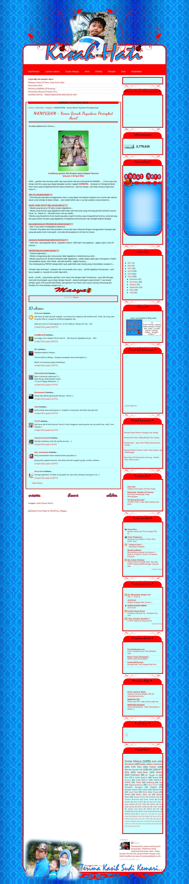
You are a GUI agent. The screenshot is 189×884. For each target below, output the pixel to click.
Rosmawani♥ (40, 392)
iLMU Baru (40, 108)
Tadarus (152, 804)
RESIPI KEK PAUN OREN (137, 659)
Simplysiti (151, 811)
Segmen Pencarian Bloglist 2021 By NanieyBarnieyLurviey (140, 695)
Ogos (132, 290)
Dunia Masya (72, 71)
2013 (130, 274)
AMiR (154, 761)
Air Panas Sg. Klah (144, 814)
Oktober (133, 285)
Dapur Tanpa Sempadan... (138, 657)
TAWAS (149, 809)
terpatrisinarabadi (42, 438)
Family (98, 71)
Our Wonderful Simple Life (139, 595)
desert (155, 816)
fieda (36, 407)
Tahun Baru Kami (35, 86)
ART (157, 809)
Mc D (143, 811)
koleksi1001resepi (135, 662)
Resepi (111, 71)
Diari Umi (131, 487)
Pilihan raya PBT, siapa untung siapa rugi (142, 702)
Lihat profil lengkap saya (129, 859)
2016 (130, 266)
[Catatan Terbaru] (34, 498)
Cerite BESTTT (142, 780)
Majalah (49, 108)
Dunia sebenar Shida (136, 692)
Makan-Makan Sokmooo (151, 764)
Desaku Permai (139, 797)
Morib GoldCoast (143, 807)
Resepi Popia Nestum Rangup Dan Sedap (141, 433)
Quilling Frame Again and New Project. (141, 489)
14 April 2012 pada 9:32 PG (45, 444)
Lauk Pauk (133, 792)
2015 (130, 268)
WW (150, 769)
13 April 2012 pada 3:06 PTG (46, 341)
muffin (151, 819)
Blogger (101, 866)
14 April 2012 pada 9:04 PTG (46, 478)
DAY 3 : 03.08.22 (133, 597)
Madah (159, 772)
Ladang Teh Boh (130, 823)
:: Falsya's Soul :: (135, 545)
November (134, 282)
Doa (123, 71)
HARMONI (83, 184)
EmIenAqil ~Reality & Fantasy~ (140, 492)
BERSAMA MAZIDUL (136, 705)
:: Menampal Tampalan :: (136, 547)
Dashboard (33, 71)
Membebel (129, 764)
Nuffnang (150, 782)
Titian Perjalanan (134, 537)
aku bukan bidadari (135, 560)
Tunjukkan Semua (157, 569)
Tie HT (37, 421)
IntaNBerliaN (39, 335)
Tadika (138, 782)
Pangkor (147, 816)
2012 (130, 277)
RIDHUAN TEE (133, 699)
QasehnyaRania (134, 550)
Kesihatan (136, 71)
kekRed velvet (130, 814)
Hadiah (152, 767)
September (134, 287)
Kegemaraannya (135, 785)
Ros (36, 349)
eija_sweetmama (41, 452)
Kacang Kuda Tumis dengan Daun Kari (141, 664)
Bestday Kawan (131, 790)
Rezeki (127, 794)
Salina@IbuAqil (41, 373)
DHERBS (128, 811)
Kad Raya (150, 802)
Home (31, 108)
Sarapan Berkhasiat (132, 799)
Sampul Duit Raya (135, 809)
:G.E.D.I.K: (131, 600)
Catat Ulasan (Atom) (44, 503)
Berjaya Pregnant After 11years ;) (139, 602)
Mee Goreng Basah (144, 823)
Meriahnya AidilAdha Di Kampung (41, 89)
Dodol (136, 811)
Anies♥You (132, 529)
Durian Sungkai (155, 821)
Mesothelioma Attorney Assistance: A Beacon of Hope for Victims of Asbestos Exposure (142, 554)
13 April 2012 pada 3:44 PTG (46, 365)
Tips (160, 782)
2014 (130, 271)
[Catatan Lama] (112, 498)
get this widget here (131, 406)
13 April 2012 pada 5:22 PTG (46, 399)
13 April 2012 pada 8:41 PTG (46, 430)
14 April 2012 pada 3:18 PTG (46, 464)
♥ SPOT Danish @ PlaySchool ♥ (139, 621)
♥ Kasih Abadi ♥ (140, 777)
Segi (128, 826)
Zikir (158, 811)
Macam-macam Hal (134, 769)
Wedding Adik (154, 797)
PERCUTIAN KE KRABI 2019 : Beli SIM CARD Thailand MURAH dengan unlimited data (143, 564)
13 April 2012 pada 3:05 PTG (46, 327)
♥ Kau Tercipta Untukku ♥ (138, 619)
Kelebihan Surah (136, 816)
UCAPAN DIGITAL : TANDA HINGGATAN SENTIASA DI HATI (52, 95)
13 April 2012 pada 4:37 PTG (46, 385)
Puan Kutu (39, 471)
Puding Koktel (158, 823)
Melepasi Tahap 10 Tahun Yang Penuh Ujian (46, 82)
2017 (130, 263)
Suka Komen (138, 802)
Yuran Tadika (157, 807)
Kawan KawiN (149, 799)
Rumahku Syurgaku (134, 787)
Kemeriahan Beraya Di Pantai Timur (42, 92)
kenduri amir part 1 (139, 819)
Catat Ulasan (37, 483)
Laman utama (52, 71)
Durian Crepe (143, 821)
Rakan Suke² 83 (143, 794)
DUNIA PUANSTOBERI (136, 606)
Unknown (38, 313)
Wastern (134, 826)
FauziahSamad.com (136, 649)
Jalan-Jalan (142, 772)
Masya (136, 843)
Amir (87, 71)
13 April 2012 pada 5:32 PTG (46, 413)
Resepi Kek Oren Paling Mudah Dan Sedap (141, 438)
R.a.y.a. (128, 780)
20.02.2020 (131, 608)
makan (145, 790)
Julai (132, 293)
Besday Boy (158, 790)
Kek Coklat (142, 804)
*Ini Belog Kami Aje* (136, 500)
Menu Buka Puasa (150, 792)
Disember (134, 279)
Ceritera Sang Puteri (136, 611)
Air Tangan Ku (151, 775)
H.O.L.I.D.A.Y (152, 785)
